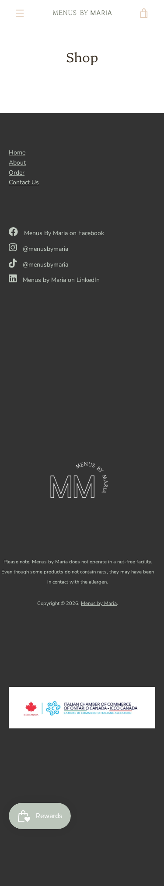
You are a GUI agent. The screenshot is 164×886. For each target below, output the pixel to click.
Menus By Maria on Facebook (63, 233)
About (17, 162)
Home (17, 152)
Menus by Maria (99, 603)
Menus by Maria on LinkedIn (60, 280)
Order (16, 173)
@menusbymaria (44, 249)
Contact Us (24, 182)
